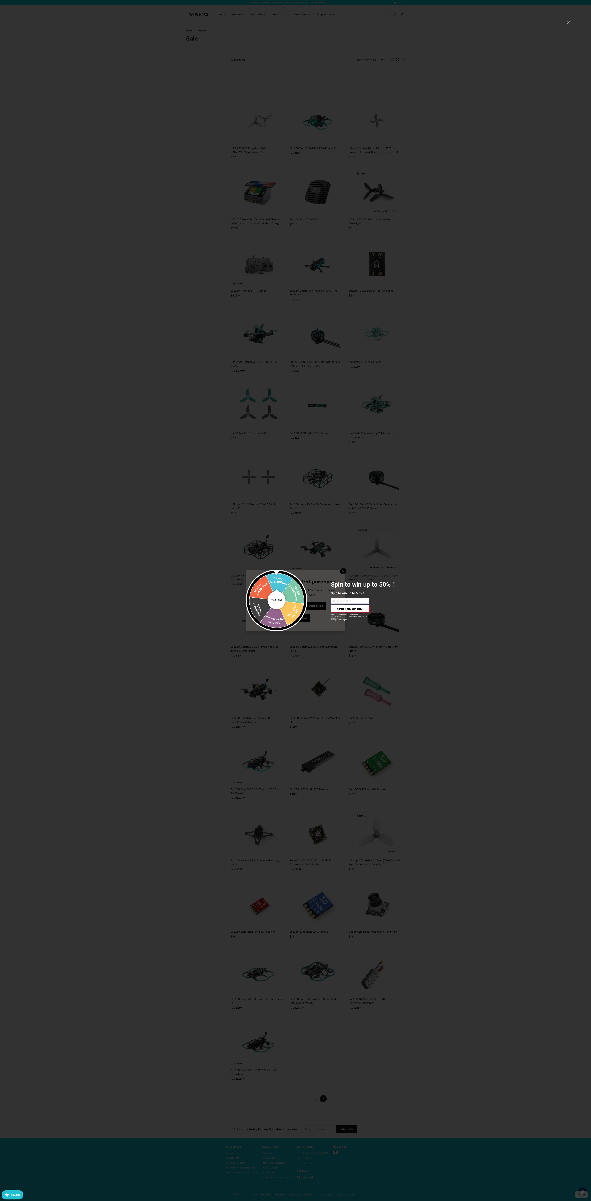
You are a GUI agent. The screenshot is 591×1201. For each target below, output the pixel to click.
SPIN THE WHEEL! (350, 608)
